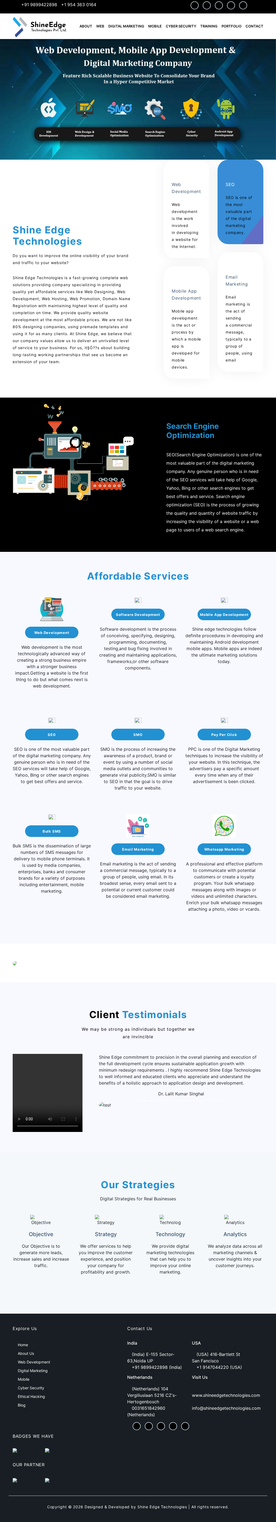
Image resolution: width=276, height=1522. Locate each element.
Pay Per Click (224, 734)
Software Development (138, 614)
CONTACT (254, 26)
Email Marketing (138, 849)
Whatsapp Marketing (224, 849)
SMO (137, 734)
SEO (52, 734)
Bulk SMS (52, 831)
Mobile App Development (224, 614)
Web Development (51, 632)
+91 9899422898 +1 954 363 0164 (58, 4)
